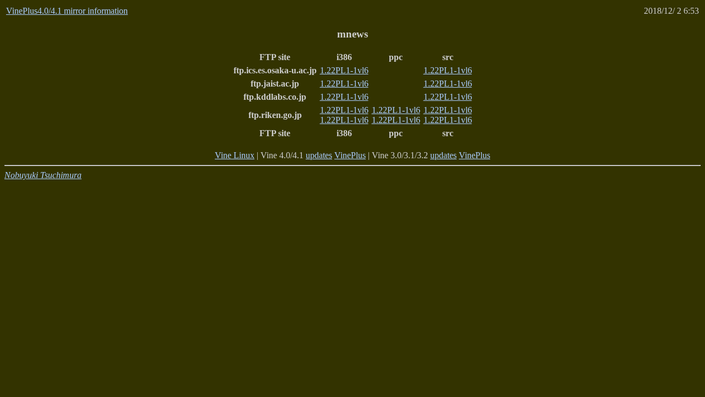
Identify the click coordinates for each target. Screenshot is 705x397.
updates (319, 155)
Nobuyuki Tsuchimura (43, 175)
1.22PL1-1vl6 (344, 70)
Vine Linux (234, 155)
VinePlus (350, 155)
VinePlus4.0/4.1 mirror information (67, 10)
